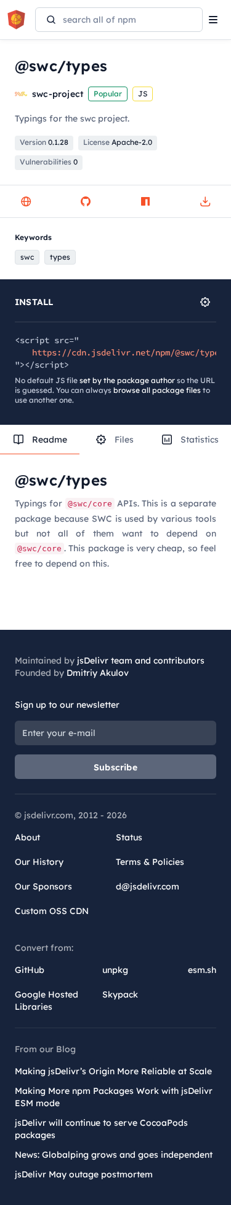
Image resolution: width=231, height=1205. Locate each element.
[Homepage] (26, 201)
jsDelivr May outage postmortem (84, 1174)
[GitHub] (86, 201)
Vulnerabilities (49, 161)
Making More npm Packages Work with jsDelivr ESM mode (114, 1097)
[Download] (205, 201)
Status (129, 837)
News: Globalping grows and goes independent (114, 1154)
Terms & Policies (150, 861)
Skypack (120, 994)
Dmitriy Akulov (98, 672)
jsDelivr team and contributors (141, 660)
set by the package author (127, 380)
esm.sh (202, 969)
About (27, 837)
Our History (39, 861)
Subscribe (115, 767)
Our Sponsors (43, 886)
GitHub (29, 969)
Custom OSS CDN (52, 910)
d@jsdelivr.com (147, 886)
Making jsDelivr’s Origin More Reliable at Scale (113, 1071)
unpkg (115, 969)
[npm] (145, 201)
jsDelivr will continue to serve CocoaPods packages (101, 1129)
